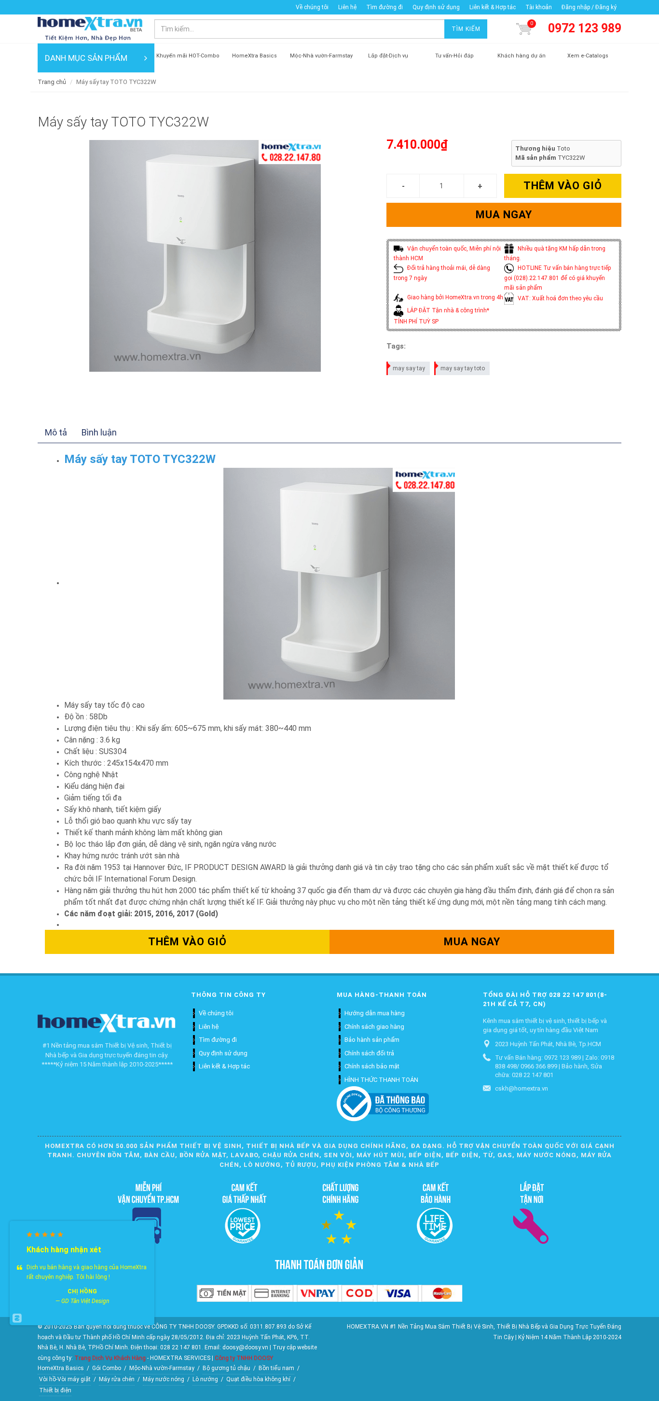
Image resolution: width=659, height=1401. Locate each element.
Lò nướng (205, 1379)
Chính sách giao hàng (374, 1026)
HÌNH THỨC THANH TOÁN (381, 1079)
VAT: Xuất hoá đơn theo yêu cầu (559, 298)
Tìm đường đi (384, 7)
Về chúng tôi (312, 7)
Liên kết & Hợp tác (492, 7)
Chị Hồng (82, 1291)
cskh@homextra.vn (521, 1088)
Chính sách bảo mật (371, 1066)
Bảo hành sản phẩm (371, 1039)
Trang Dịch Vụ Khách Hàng (110, 1358)
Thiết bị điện (55, 1390)
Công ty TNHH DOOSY (244, 1358)
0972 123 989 (584, 28)
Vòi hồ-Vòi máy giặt (65, 1379)
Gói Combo (106, 1368)
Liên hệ (347, 7)
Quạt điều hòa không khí (258, 1379)
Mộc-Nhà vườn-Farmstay (161, 1368)
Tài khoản (538, 7)
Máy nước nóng (163, 1379)
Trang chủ (52, 81)
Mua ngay (504, 215)
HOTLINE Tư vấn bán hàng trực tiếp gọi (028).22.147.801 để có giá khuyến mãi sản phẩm (557, 278)
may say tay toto (462, 368)
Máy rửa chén (117, 1379)
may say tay (409, 368)
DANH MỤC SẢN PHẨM (86, 58)
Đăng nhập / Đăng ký (589, 7)
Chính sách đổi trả (369, 1053)
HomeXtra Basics (61, 1368)
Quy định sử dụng (436, 7)
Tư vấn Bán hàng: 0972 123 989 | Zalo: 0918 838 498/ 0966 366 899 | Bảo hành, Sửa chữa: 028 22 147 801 (554, 1066)
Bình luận (99, 432)
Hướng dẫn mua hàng (374, 1013)
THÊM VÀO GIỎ (562, 186)
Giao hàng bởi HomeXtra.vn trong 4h (454, 297)
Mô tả (56, 432)
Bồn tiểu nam (276, 1368)
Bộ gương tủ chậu (226, 1368)
